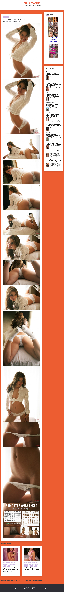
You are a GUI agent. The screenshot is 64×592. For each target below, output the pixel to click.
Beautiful (13, 562)
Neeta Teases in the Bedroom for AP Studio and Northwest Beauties (53, 84)
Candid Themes (45, 588)
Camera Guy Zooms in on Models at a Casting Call (53, 125)
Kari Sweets (6, 17)
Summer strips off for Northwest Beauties (53, 151)
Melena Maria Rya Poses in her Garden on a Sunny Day (53, 135)
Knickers (26, 565)
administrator (17, 21)
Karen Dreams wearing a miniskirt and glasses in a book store (53, 161)
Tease (8, 565)
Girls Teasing (32, 3)
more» (51, 81)
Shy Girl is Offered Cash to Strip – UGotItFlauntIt (52, 105)
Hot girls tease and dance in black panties (53, 143)
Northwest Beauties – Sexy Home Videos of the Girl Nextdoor (53, 115)
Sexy (4, 565)
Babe (8, 562)
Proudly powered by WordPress (22, 588)
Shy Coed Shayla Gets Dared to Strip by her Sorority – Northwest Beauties (53, 73)
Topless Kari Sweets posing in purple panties (10, 568)
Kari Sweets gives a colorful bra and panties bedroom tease (32, 569)
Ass (4, 562)
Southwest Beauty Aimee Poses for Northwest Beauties (52, 95)
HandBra (5, 564)
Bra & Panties (27, 564)
